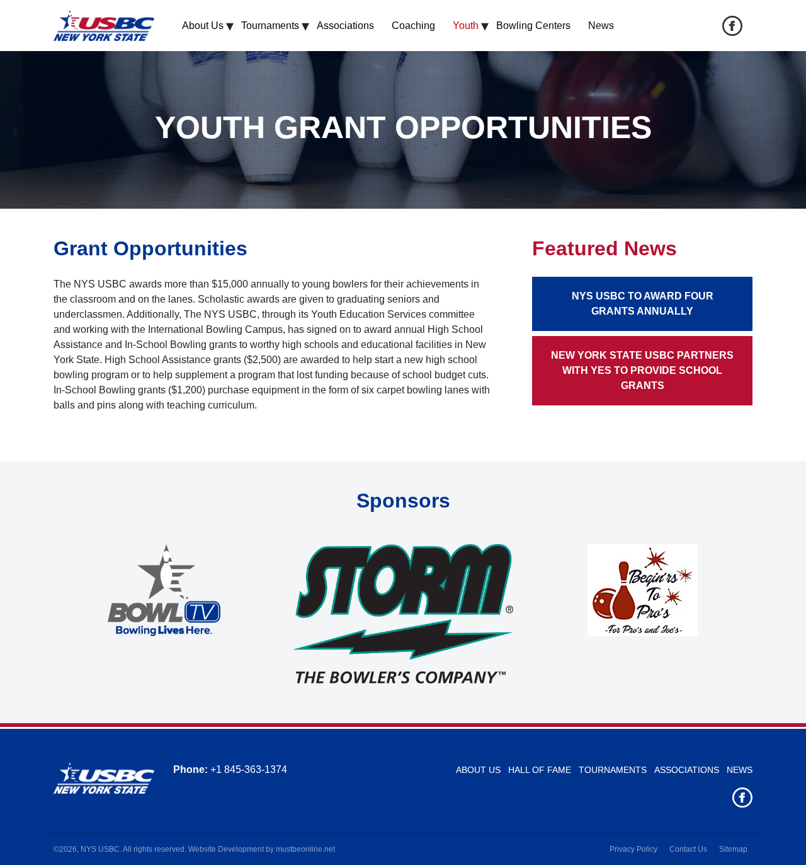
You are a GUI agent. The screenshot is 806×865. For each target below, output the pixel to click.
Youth (466, 25)
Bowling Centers (533, 25)
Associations (345, 25)
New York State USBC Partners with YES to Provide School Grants (642, 370)
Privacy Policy (633, 849)
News (601, 25)
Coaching (413, 25)
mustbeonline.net (305, 849)
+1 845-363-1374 (248, 769)
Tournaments (270, 25)
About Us (203, 25)
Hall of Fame (539, 770)
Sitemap (733, 849)
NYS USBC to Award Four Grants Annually (642, 303)
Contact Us (688, 849)
